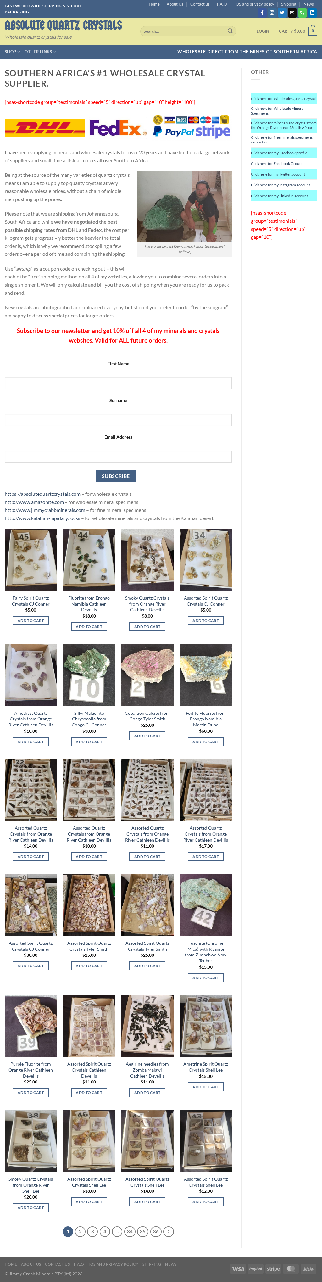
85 (143, 1231)
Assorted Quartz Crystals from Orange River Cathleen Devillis (30, 833)
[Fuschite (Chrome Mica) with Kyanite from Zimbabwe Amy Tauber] (206, 905)
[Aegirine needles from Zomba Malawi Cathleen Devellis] (147, 1026)
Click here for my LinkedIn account (279, 196)
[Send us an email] (292, 13)
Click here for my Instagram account (280, 185)
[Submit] (230, 31)
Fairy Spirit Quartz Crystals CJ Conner (31, 601)
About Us (175, 4)
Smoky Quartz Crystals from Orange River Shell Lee (30, 1184)
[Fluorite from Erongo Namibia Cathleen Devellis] (89, 560)
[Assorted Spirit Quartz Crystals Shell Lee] (89, 1141)
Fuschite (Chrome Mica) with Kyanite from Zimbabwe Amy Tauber (205, 951)
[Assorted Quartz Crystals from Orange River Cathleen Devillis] (31, 790)
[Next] (168, 1231)
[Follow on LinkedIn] (312, 13)
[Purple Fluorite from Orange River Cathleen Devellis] (31, 1026)
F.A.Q (222, 4)
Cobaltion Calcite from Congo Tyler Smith (147, 716)
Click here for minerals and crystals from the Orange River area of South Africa (284, 125)
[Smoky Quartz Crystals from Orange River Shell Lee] (31, 1141)
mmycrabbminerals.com (59, 510)
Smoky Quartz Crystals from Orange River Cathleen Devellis (147, 603)
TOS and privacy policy (254, 4)
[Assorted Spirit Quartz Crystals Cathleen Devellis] (89, 1026)
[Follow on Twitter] (282, 13)
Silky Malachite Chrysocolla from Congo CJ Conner (89, 718)
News (308, 4)
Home (154, 4)
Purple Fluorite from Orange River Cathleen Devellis (30, 1069)
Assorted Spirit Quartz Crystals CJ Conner (206, 601)
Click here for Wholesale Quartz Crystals (284, 99)
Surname (118, 400)
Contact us (200, 4)
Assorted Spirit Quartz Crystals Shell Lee (89, 1182)
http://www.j (18, 510)
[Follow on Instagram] (272, 13)
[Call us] (302, 13)
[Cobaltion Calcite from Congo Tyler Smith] (147, 675)
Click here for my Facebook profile (279, 153)
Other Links (38, 51)
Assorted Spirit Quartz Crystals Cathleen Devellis (89, 1069)
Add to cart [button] (31, 621)
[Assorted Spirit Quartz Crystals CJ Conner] (206, 560)
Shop (10, 51)
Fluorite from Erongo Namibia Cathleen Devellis (89, 603)
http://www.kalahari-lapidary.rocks (42, 518)
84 (130, 1231)
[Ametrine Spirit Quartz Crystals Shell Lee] (206, 1026)
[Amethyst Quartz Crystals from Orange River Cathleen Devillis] (31, 675)
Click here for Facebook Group (276, 163)
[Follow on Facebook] (262, 13)
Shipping (288, 4)
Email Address (118, 436)
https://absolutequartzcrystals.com (42, 494)
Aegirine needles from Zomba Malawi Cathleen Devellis (147, 1069)
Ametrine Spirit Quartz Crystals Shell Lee (205, 1066)
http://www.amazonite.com (34, 502)
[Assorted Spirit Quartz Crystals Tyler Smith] (89, 905)
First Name (118, 363)
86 (156, 1231)
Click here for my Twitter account (278, 174)
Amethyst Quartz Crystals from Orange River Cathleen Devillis (30, 718)
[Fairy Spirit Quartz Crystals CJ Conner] (31, 560)
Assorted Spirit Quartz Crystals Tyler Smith (89, 946)
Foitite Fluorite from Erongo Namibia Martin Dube (206, 718)
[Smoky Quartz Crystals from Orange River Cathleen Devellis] (147, 560)
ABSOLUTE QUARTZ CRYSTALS (63, 25)
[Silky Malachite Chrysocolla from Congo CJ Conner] (89, 675)
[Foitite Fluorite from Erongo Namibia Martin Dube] (206, 675)
